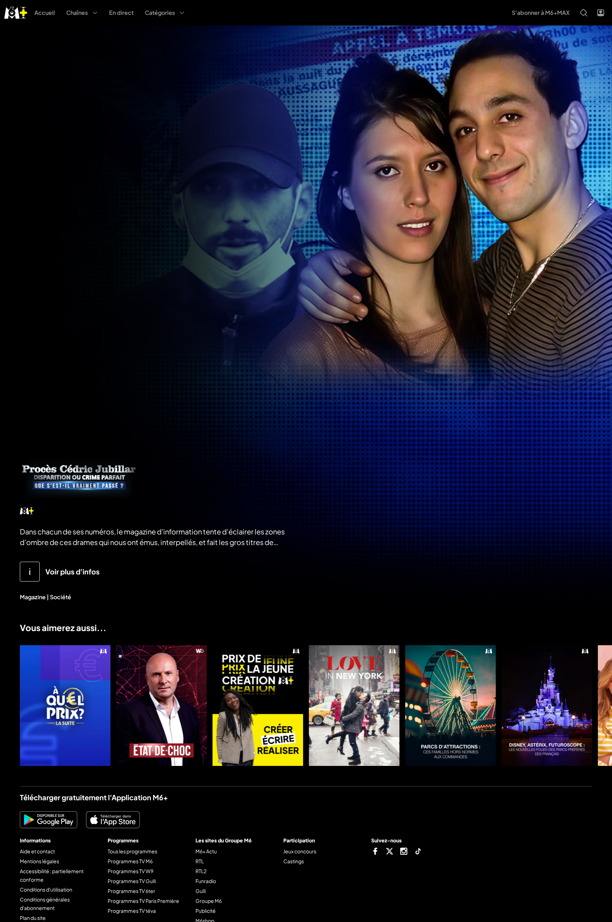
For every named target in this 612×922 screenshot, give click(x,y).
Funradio (206, 881)
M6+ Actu (206, 851)
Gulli (201, 891)
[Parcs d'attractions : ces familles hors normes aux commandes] (450, 705)
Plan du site (33, 918)
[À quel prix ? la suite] (65, 705)
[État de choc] (161, 705)
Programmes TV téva (132, 910)
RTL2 (201, 871)
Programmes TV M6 (130, 861)
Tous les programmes (132, 851)
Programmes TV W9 (130, 871)
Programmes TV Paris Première (143, 901)
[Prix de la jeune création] (257, 705)
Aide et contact (37, 851)
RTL (200, 861)
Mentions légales (39, 861)
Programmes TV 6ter (131, 891)
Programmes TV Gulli (132, 881)
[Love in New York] (354, 705)
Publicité (206, 910)
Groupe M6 (209, 901)
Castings (293, 861)
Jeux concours (299, 851)
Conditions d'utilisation (46, 889)
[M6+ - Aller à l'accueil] (15, 12)
